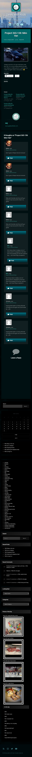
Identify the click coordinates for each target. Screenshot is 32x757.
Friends (6, 484)
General (6, 488)
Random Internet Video (10, 506)
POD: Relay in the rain (9, 443)
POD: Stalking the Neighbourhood (12, 449)
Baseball (6, 464)
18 (8, 426)
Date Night (7, 471)
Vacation (6, 522)
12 (12, 424)
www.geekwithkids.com (11, 126)
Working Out (7, 528)
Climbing (6, 466)
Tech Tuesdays (8, 518)
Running (6, 510)
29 (24, 428)
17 (4, 426)
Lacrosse (6, 493)
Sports (6, 515)
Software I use (8, 513)
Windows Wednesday (9, 525)
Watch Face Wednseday (10, 523)
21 (20, 426)
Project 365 (21, 39)
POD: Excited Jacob (8, 714)
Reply (11, 158)
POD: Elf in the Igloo (15, 570)
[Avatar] (16, 116)
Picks (6, 502)
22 (24, 426)
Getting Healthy (8, 490)
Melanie (8, 570)
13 (16, 424)
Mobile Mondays (8, 499)
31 (4, 430)
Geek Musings (8, 485)
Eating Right (7, 474)
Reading (6, 507)
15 (24, 424)
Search (4, 403)
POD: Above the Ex (8, 732)
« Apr (16, 434)
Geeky (6, 487)
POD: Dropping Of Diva (9, 447)
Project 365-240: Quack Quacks (10, 737)
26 (12, 428)
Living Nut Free (8, 494)
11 (8, 424)
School (6, 512)
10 (4, 424)
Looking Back (7, 496)
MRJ (8, 245)
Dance (6, 469)
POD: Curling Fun (8, 451)
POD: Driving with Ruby (23, 582)
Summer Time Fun (9, 516)
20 (16, 426)
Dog (5, 472)
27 (16, 428)
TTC (5, 521)
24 (4, 428)
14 (20, 424)
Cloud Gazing (7, 468)
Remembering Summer (10, 509)
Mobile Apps (7, 497)
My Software (7, 500)
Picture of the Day (8, 503)
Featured (7, 480)
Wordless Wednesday (9, 526)
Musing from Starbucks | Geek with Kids (15, 566)
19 (12, 426)
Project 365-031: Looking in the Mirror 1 (8, 95)
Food (6, 483)
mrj (17, 39)
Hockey (6, 491)
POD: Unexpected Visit (9, 718)
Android (6, 462)
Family (6, 475)
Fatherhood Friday (9, 478)
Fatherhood (7, 477)
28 (20, 428)
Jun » (16, 438)
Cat (5, 465)
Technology (7, 519)
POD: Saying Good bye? (9, 728)
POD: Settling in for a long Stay (11, 723)
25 (8, 428)
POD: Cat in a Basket (9, 445)
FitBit (6, 481)
